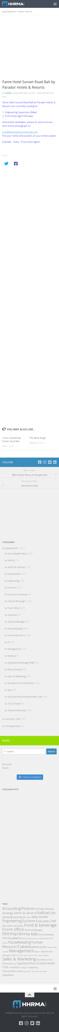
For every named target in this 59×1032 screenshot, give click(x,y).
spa (15, 963)
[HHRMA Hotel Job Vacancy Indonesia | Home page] (17, 4)
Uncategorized (12, 725)
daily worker (39, 917)
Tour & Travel (14, 703)
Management (14, 648)
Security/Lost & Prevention (21, 683)
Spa (9, 689)
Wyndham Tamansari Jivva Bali (35, 971)
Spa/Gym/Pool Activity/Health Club (25, 696)
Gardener (12, 614)
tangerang (33, 967)
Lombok (5, 952)
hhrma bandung (45, 934)
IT (8, 642)
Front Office (25, 11)
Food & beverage (40, 925)
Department (11, 548)
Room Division (15, 669)
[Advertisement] (29, 48)
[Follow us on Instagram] (45, 462)
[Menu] (55, 4)
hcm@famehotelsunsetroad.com (20, 131)
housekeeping (19, 942)
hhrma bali (27, 934)
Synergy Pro (23, 967)
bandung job (19, 917)
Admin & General (16, 567)
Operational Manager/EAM (21, 662)
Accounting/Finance (17, 553)
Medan (37, 951)
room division (43, 955)
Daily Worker (14, 573)
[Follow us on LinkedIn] (55, 462)
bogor (29, 917)
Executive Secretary (17, 594)
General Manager (16, 621)
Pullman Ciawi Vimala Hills (26, 955)
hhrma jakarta (11, 938)
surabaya (14, 967)
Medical (11, 655)
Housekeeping (15, 628)
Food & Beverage (16, 601)
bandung (7, 917)
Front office (13, 929)
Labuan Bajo (52, 947)
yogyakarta (8, 974)
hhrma (9, 933)
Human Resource (16, 635)
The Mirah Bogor (38, 437)
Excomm (12, 587)
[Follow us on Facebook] (40, 462)
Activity (11, 560)
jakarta (25, 946)
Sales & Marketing (17, 676)
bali (40, 912)
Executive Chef (12, 718)
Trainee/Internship (17, 710)
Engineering (9, 11)
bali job (50, 912)
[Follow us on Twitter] (50, 462)
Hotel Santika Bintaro (29, 938)
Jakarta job (38, 947)
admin (8, 93)
